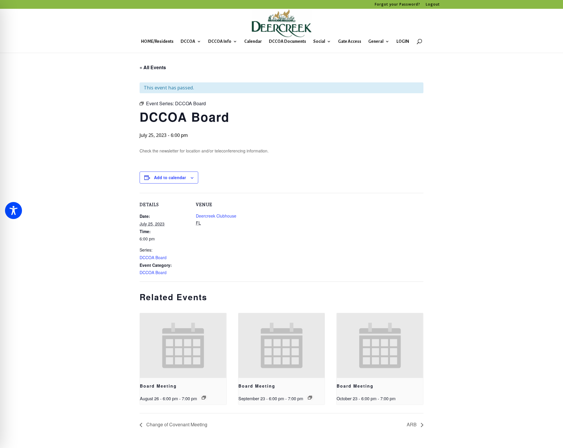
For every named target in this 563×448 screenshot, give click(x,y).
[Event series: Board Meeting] (204, 397)
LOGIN (402, 41)
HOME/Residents (157, 41)
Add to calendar (170, 177)
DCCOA (188, 41)
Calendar (253, 41)
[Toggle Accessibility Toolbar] (13, 210)
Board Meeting (158, 386)
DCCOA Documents (287, 41)
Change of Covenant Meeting (176, 424)
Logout (433, 5)
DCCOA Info (219, 41)
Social (319, 41)
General (376, 41)
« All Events (153, 67)
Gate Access (349, 41)
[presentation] (183, 345)
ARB (412, 424)
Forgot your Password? (397, 5)
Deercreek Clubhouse (216, 216)
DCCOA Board (153, 257)
